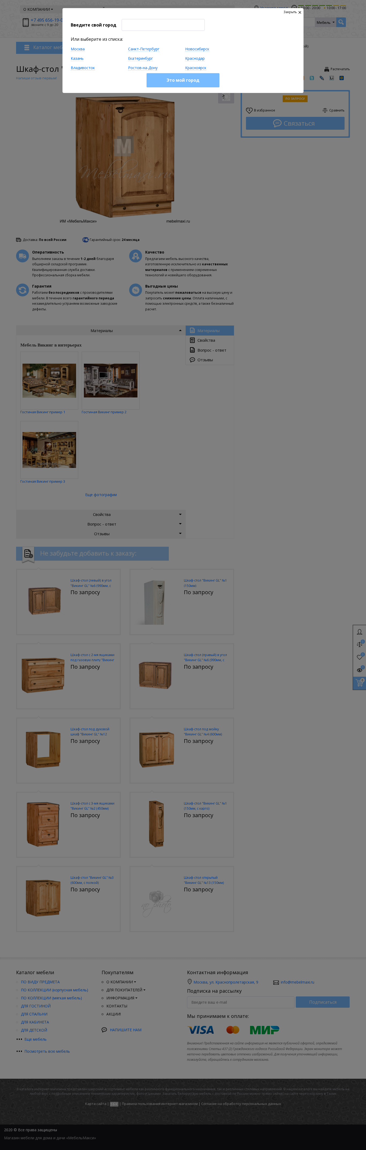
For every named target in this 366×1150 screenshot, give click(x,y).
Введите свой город (93, 25)
